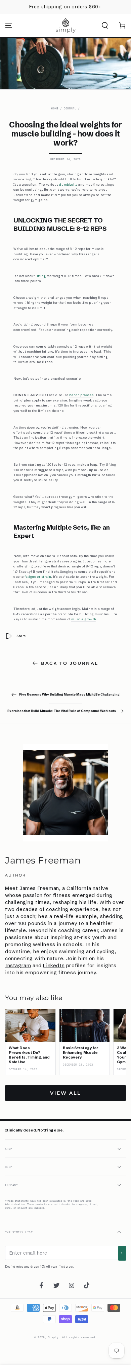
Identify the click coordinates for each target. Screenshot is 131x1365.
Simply (53, 1337)
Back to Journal (69, 663)
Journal (70, 108)
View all (65, 1093)
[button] (105, 25)
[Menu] (8, 25)
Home (54, 108)
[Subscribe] (122, 1253)
